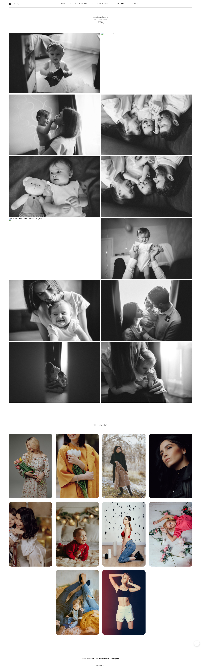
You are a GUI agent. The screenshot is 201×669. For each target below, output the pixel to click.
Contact (136, 4)
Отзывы (120, 4)
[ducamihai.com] (100, 20)
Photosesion (102, 4)
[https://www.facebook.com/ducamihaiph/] (10, 3)
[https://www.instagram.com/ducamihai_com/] (14, 3)
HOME (63, 4)
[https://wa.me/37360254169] (18, 3)
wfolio (103, 665)
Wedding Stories (82, 4)
